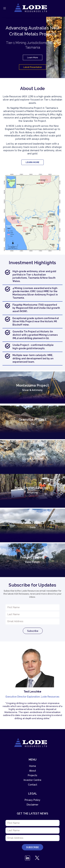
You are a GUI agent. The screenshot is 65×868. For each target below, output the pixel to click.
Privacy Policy (32, 800)
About (32, 770)
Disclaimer (32, 804)
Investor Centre (32, 780)
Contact (32, 784)
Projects (32, 775)
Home (32, 766)
